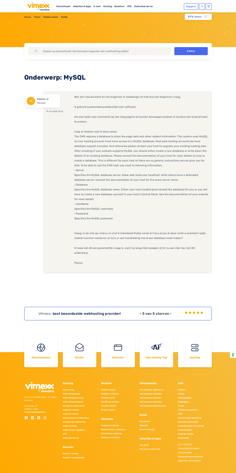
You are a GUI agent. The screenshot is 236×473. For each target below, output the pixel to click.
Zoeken (191, 51)
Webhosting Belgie (71, 394)
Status (181, 394)
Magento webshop (110, 425)
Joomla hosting (70, 414)
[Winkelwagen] (209, 6)
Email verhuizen (147, 429)
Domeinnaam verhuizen (151, 394)
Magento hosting (71, 410)
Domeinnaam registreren (151, 390)
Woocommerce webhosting (76, 418)
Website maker (108, 398)
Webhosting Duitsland (73, 398)
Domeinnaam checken (150, 398)
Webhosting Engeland (73, 402)
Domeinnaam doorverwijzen (153, 406)
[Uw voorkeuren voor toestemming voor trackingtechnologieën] (233, 355)
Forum (37, 17)
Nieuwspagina (184, 398)
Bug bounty (183, 438)
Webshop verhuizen (110, 437)
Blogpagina (183, 402)
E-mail (97, 6)
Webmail (144, 425)
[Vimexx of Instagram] (46, 418)
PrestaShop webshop (111, 433)
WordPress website (110, 402)
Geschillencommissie (188, 422)
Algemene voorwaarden (189, 460)
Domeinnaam (63, 6)
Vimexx (27, 17)
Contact (182, 390)
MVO (180, 414)
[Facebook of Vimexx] (27, 418)
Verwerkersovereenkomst (190, 456)
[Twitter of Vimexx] (34, 418)
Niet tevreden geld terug (189, 418)
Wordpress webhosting (73, 406)
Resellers (119, 6)
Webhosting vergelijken (74, 430)
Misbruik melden (186, 434)
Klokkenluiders (185, 430)
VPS (129, 6)
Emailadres (145, 421)
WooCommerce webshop (113, 429)
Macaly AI (144, 445)
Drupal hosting (70, 426)
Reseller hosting (70, 453)
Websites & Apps (82, 6)
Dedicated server (143, 6)
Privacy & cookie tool (150, 449)
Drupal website (108, 410)
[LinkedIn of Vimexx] (40, 418)
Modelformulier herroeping (191, 426)
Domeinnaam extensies (151, 402)
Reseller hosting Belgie (74, 457)
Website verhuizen (110, 394)
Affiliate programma (188, 410)
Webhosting (68, 390)
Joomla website (108, 406)
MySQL (64, 17)
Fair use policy (185, 452)
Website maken (51, 17)
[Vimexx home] (37, 6)
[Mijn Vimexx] (202, 6)
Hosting (107, 6)
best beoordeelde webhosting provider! (87, 313)
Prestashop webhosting (74, 422)
